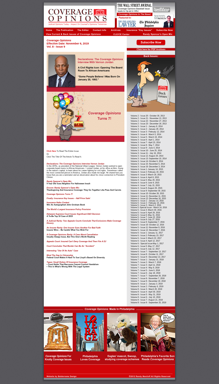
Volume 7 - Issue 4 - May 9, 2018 (145, 268)
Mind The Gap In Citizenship (60, 255)
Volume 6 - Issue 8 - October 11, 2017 (147, 254)
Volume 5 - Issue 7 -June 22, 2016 (145, 217)
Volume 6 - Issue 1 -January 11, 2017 (147, 233)
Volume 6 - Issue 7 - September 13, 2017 (148, 251)
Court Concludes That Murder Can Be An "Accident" (71, 246)
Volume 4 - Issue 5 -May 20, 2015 (145, 180)
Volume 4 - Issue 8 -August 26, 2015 (146, 188)
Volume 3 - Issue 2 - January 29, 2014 (147, 129)
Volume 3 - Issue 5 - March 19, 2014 (146, 137)
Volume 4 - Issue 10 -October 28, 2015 (147, 193)
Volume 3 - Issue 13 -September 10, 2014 (149, 158)
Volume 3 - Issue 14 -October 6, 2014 (147, 161)
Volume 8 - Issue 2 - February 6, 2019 (147, 286)
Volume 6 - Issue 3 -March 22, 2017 (146, 238)
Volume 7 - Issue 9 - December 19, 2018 (148, 281)
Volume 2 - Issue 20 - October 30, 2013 (148, 116)
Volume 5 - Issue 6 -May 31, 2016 (145, 215)
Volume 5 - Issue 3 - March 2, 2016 (146, 205)
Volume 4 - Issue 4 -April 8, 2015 (145, 177)
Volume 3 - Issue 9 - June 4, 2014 (145, 148)
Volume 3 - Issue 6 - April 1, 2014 (145, 140)
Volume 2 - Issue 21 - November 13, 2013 (149, 118)
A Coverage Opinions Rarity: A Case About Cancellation (72, 234)
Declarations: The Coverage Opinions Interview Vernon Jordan (75, 164)
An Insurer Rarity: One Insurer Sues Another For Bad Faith (74, 228)
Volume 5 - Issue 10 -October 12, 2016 (147, 225)
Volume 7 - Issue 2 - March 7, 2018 (146, 262)
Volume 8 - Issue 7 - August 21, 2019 (147, 300)
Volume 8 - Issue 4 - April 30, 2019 (145, 292)
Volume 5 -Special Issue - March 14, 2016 (149, 207)
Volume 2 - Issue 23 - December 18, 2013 (149, 124)
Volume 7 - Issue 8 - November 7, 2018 (147, 278)
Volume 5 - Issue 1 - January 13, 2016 (147, 201)
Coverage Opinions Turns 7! (60, 194)
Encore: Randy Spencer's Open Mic (63, 188)
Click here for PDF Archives (151, 49)
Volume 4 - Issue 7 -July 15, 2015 (145, 185)
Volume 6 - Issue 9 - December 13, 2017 (148, 257)
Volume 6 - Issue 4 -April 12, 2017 (145, 241)
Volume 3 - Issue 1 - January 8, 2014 (147, 126)
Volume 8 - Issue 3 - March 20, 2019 (146, 289)
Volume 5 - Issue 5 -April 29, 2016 (145, 213)
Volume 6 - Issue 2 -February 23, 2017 (147, 235)
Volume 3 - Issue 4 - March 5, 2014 (146, 134)
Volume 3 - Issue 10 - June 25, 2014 (146, 150)
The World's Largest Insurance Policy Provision (69, 209)
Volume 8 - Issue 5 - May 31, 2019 (145, 294)
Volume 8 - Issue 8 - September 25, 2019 (148, 302)
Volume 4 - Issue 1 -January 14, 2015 (147, 169)
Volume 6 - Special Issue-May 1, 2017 (147, 243)
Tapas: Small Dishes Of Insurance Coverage (67, 262)
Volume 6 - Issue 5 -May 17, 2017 (145, 246)
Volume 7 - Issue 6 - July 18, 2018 (145, 273)
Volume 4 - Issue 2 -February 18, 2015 (147, 172)
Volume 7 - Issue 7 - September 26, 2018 (148, 276)
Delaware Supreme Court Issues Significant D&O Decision (73, 214)
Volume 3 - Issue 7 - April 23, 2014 (145, 142)
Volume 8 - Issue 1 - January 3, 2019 (147, 284)
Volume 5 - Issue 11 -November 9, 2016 (148, 227)
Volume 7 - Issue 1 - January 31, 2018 (147, 259)
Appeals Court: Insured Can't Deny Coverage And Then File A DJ (76, 241)
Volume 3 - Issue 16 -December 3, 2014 (148, 166)
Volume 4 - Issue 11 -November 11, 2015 (148, 196)
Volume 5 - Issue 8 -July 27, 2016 (145, 219)
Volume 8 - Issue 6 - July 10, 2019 (145, 297)
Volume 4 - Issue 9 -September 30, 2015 (148, 191)
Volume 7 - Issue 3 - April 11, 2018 (145, 265)
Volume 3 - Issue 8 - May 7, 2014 (145, 145)
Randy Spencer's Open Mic (59, 181)
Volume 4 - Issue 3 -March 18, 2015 (146, 175)
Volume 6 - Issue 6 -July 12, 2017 (145, 249)
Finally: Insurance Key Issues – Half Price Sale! (68, 198)
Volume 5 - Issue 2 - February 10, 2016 (147, 203)
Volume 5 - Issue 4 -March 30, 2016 (146, 210)
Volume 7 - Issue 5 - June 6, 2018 (145, 270)
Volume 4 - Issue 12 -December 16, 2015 (148, 198)
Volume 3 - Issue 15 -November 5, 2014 (148, 164)
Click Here (51, 151)
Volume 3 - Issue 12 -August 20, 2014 (147, 156)
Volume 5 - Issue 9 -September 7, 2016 (147, 222)
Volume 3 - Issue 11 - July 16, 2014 (146, 153)
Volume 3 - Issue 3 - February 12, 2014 (147, 132)
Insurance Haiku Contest (58, 202)
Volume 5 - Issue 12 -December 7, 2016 (148, 230)
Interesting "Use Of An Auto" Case (62, 251)
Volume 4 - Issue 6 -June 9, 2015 (145, 183)
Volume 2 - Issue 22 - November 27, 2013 (149, 121)
